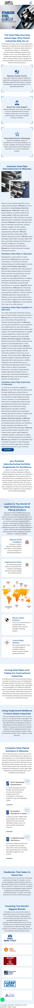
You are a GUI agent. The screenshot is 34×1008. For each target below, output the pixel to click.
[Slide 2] (16, 27)
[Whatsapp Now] (2, 1000)
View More (7, 450)
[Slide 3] (20, 27)
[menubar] (31, 3)
